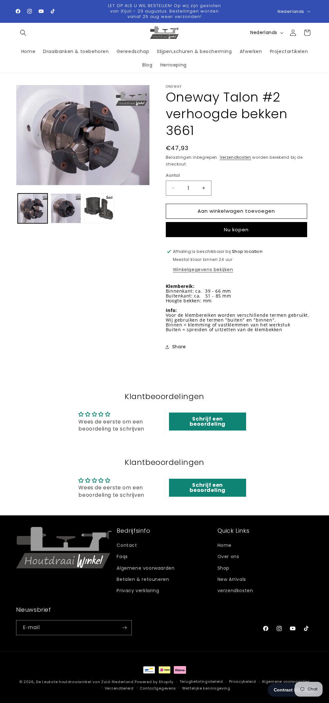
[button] (23, 33)
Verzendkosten (235, 157)
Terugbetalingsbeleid (201, 681)
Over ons (228, 556)
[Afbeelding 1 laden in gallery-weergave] (33, 208)
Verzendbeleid (119, 688)
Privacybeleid (242, 681)
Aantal (173, 175)
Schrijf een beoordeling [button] (208, 421)
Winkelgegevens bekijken (203, 269)
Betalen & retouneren (143, 579)
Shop (223, 568)
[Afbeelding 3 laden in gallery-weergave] (99, 208)
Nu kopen (236, 229)
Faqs (122, 556)
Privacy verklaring (138, 590)
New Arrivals (232, 579)
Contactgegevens (158, 688)
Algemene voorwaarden (145, 568)
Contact (127, 545)
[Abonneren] (124, 627)
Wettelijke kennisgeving (206, 688)
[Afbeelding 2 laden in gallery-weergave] (66, 208)
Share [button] (179, 346)
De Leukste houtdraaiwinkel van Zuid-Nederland (85, 681)
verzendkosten (235, 590)
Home (225, 545)
